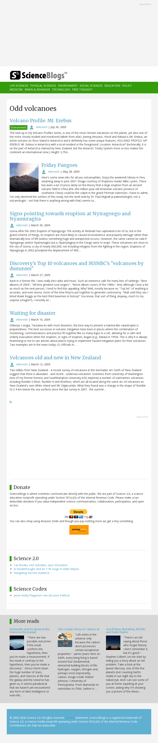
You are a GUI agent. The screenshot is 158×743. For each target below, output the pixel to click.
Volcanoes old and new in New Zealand (55, 358)
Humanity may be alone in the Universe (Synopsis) (30, 630)
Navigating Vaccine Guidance (32, 573)
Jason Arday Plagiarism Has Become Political (42, 595)
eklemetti (41, 127)
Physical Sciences (43, 85)
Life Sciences (19, 85)
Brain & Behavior (37, 89)
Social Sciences (91, 85)
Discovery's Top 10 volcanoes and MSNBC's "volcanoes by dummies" (77, 265)
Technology (61, 89)
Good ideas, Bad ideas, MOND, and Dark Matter (125, 630)
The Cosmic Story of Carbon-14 (79, 629)
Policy (127, 85)
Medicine (16, 89)
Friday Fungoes (59, 165)
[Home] (33, 75)
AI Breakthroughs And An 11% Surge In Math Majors (46, 569)
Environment (68, 85)
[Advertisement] (79, 34)
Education (112, 85)
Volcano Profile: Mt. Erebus (40, 121)
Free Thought (82, 89)
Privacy (70, 717)
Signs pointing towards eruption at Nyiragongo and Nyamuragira (70, 216)
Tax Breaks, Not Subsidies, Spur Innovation (41, 565)
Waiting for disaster (32, 313)
